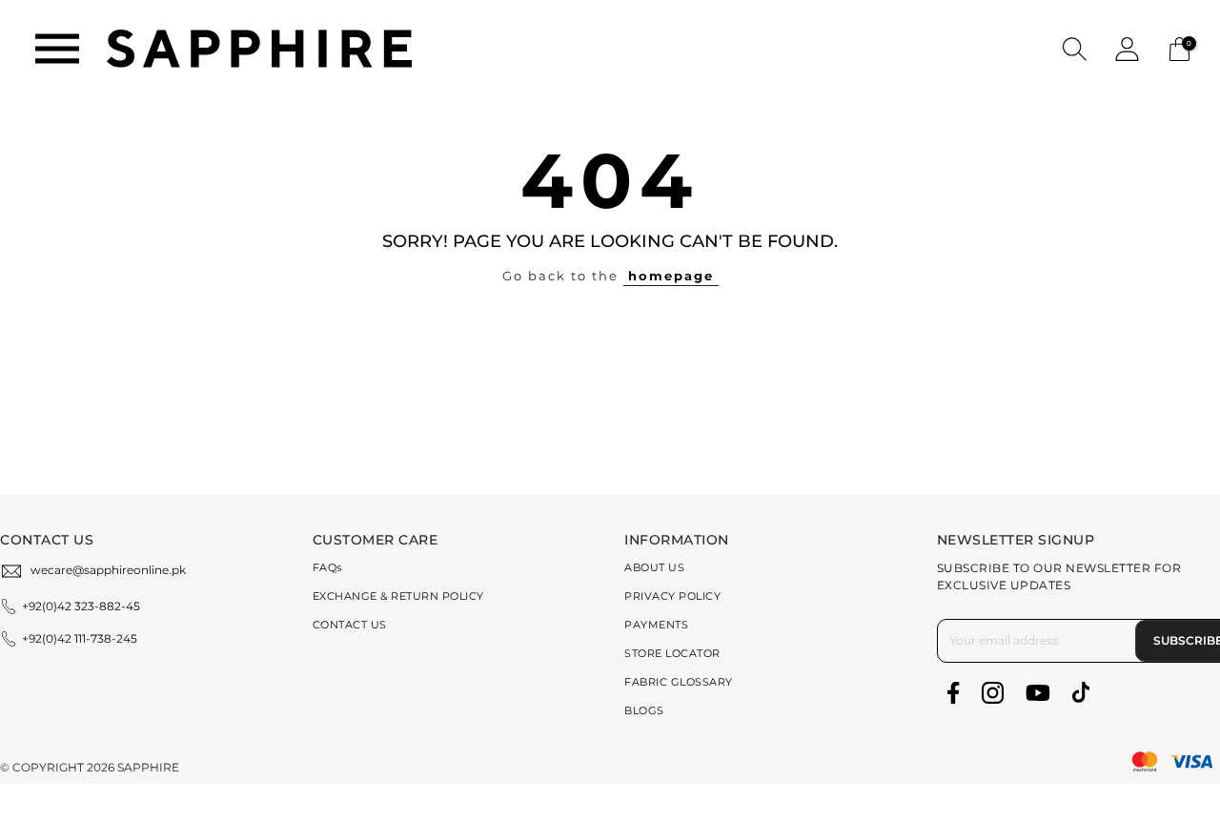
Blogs (644, 710)
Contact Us (350, 624)
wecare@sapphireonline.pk (108, 570)
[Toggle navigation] (57, 49)
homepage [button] (671, 275)
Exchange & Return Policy (398, 596)
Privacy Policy (672, 596)
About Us (654, 567)
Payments (656, 624)
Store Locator (672, 653)
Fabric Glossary (678, 681)
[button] (1075, 48)
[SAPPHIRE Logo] (259, 47)
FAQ (327, 567)
